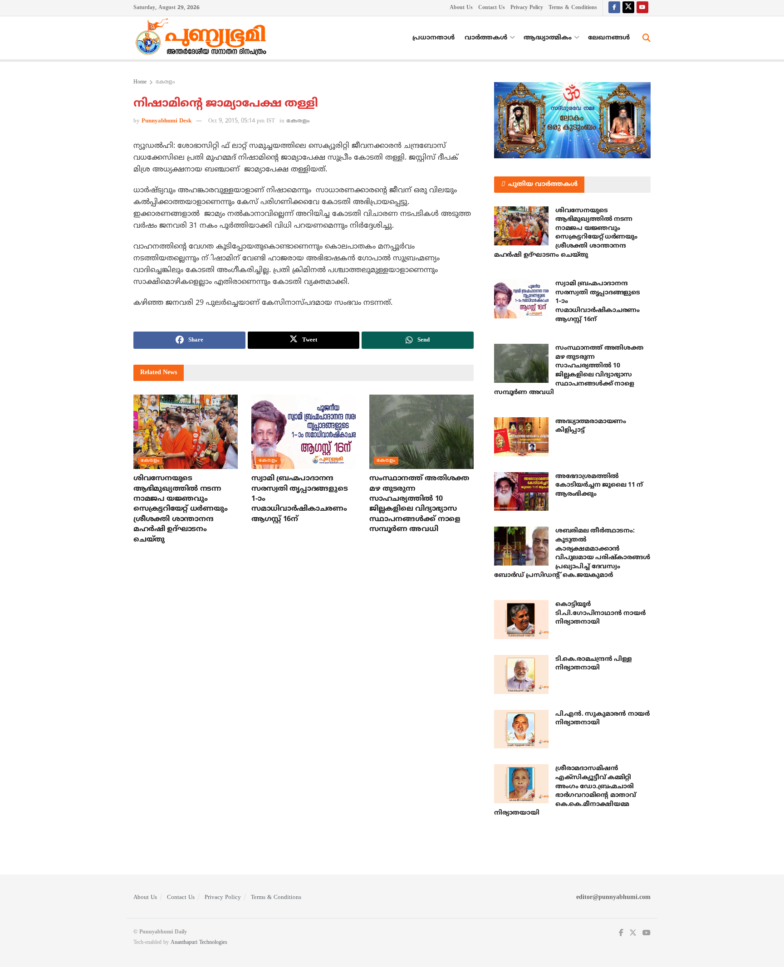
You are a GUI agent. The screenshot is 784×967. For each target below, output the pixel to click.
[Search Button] (646, 38)
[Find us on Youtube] (642, 8)
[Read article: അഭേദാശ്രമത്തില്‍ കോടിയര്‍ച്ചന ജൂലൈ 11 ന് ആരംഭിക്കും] (521, 491)
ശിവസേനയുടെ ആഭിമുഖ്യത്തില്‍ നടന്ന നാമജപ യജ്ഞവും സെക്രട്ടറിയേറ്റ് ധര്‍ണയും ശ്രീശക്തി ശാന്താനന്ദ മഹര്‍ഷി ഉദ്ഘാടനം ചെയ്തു (180, 509)
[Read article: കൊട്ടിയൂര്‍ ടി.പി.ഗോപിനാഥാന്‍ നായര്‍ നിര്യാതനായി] (521, 619)
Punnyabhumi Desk (166, 121)
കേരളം (165, 82)
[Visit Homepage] (203, 38)
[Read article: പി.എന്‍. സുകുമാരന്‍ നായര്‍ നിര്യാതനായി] (521, 729)
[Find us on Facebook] (614, 8)
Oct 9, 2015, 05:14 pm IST (241, 121)
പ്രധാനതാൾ (433, 38)
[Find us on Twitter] (628, 8)
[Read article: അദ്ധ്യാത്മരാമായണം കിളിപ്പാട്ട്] (521, 436)
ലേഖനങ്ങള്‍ (609, 38)
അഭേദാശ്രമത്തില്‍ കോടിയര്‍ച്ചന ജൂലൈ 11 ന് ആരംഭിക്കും (599, 485)
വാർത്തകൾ (486, 38)
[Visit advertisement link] (572, 120)
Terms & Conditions (573, 8)
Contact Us (491, 8)
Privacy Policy (526, 8)
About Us (461, 8)
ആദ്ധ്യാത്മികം (548, 38)
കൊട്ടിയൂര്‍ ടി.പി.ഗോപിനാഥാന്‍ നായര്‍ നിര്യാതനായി (600, 613)
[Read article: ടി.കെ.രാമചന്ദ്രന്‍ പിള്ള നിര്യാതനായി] (521, 674)
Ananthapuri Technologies (199, 942)
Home (140, 82)
